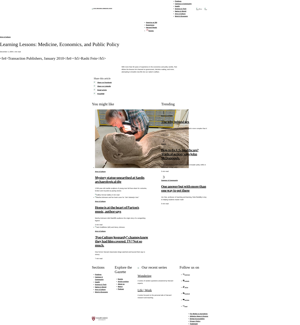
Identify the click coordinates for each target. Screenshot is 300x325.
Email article (102, 90)
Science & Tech (167, 116)
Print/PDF (100, 94)
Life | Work (145, 290)
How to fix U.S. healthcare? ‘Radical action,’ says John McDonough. (180, 154)
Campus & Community (169, 180)
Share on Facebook (104, 82)
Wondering (144, 276)
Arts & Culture (5, 37)
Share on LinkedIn (104, 86)
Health (163, 144)
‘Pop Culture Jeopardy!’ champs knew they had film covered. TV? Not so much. (121, 241)
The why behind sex (175, 122)
